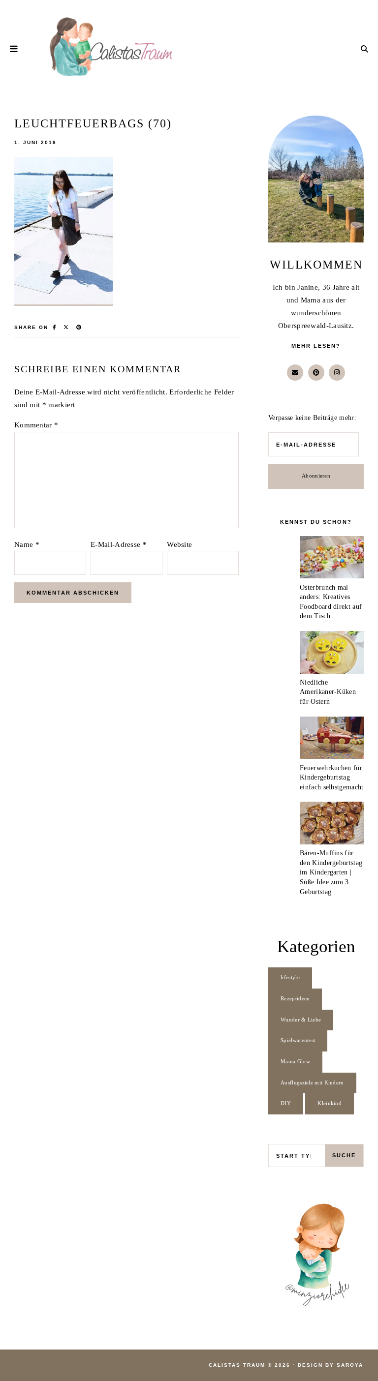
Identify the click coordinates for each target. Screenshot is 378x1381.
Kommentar (36, 425)
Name (26, 544)
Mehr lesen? (316, 346)
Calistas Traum (237, 1365)
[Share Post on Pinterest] (79, 327)
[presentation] (332, 559)
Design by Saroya (330, 1365)
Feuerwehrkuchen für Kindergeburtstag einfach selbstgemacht (331, 777)
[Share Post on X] (66, 327)
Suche (344, 1155)
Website (179, 544)
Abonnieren (316, 476)
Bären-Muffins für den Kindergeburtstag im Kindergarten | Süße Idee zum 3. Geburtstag (331, 872)
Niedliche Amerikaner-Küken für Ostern (328, 692)
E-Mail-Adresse (119, 544)
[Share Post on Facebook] (55, 327)
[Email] (295, 372)
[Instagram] (337, 372)
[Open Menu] (15, 49)
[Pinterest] (316, 372)
